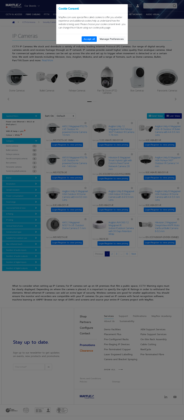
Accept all (89, 39)
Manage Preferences (112, 39)
